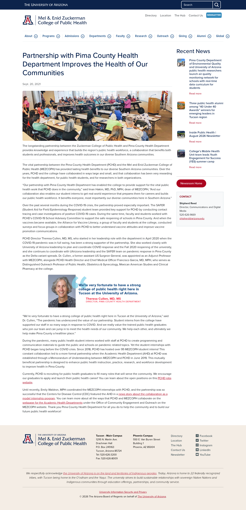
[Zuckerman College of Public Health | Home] (55, 20)
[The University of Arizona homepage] (46, 4)
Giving (183, 36)
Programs (49, 36)
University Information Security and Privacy (123, 492)
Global (220, 36)
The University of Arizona (152, 496)
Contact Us (196, 15)
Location (165, 15)
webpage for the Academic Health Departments (52, 403)
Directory (151, 15)
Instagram (206, 445)
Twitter (204, 440)
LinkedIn (205, 450)
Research (141, 36)
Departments (97, 36)
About (28, 36)
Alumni (201, 36)
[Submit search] (217, 5)
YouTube (205, 455)
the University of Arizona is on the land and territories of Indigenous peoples (109, 473)
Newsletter (214, 15)
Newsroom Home (191, 183)
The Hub (180, 15)
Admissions (72, 36)
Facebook (206, 436)
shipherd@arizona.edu (192, 218)
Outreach (163, 36)
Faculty (120, 36)
